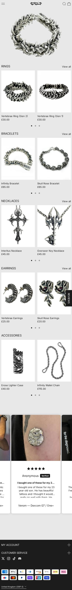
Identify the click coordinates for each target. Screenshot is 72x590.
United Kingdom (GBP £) (12, 586)
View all (66, 66)
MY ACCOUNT (10, 544)
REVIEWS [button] (68, 298)
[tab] (31, 126)
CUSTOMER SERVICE (14, 552)
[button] (64, 4)
